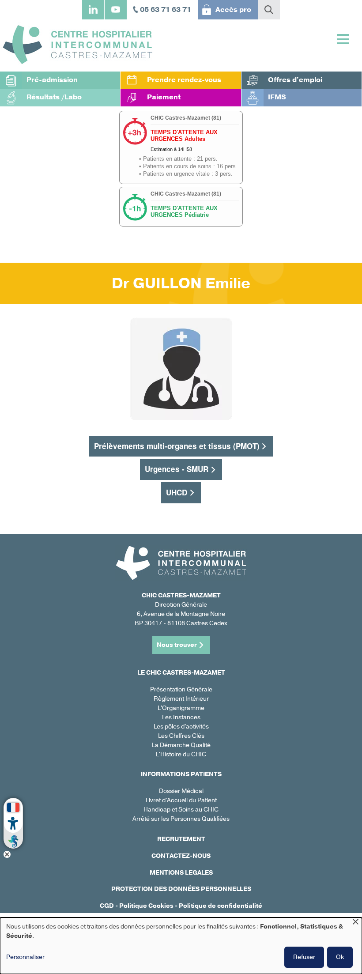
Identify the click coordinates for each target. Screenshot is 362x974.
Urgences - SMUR (176, 469)
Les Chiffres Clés (181, 736)
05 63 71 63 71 (165, 10)
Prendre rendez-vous (184, 80)
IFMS (277, 97)
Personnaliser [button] (25, 957)
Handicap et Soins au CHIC (181, 809)
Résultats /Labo (54, 97)
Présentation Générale (181, 689)
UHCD (176, 492)
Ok (340, 957)
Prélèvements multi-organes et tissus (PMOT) (177, 446)
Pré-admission (52, 80)
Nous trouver (177, 645)
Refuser (304, 957)
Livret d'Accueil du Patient (181, 800)
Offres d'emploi (295, 80)
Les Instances (181, 717)
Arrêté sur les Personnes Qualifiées (181, 819)
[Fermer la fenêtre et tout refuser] (355, 923)
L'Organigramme (181, 708)
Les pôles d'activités (181, 726)
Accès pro (233, 10)
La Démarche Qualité (181, 745)
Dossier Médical (181, 791)
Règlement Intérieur (181, 699)
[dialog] (181, 945)
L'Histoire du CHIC (181, 754)
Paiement (164, 97)
